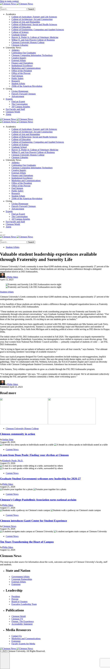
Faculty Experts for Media (23, 643)
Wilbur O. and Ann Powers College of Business (33, 40)
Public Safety (17, 78)
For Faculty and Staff (15, 109)
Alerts (8, 114)
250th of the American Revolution (26, 86)
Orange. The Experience (22, 621)
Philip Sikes (12, 277)
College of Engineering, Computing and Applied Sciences (37, 29)
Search (31, 9)
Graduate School (19, 35)
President (15, 596)
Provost (14, 599)
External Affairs (18, 60)
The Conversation (19, 104)
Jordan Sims (7, 439)
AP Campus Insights (20, 106)
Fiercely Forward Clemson (23, 94)
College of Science (20, 32)
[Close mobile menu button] (1, 7)
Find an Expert (18, 101)
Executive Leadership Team (24, 604)
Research (15, 81)
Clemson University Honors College (27, 42)
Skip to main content (9, 1)
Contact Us (16, 636)
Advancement (17, 96)
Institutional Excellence (22, 65)
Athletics (15, 50)
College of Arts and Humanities (25, 22)
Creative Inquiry (18, 58)
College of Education (21, 27)
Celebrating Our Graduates (23, 53)
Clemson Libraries (19, 45)
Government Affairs (20, 576)
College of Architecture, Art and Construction (32, 19)
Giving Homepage (19, 91)
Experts (9, 99)
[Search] (1, 232)
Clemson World (13, 112)
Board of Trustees (19, 601)
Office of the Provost (20, 73)
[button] (5, 660)
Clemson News (9, 526)
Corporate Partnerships (21, 579)
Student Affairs (18, 83)
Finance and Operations (22, 63)
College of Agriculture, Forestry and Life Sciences (34, 17)
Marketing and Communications (26, 68)
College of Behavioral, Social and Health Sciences (34, 24)
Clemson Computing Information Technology (32, 55)
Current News (12, 449)
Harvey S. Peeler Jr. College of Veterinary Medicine (34, 37)
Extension (15, 584)
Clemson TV (17, 619)
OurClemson (17, 76)
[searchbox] (13, 9)
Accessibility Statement (22, 624)
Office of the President (21, 70)
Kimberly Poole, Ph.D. (12, 460)
